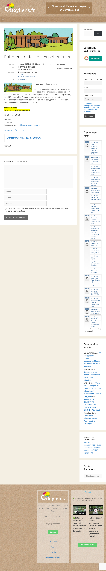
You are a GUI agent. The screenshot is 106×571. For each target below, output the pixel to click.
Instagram (53, 547)
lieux (99, 445)
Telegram (53, 542)
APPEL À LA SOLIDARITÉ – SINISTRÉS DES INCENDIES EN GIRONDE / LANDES (92, 404)
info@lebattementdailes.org (28, 125)
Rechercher (88, 29)
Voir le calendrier (95, 329)
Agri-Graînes (22, 79)
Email (86, 87)
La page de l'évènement (14, 130)
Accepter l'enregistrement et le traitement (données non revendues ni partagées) (92, 107)
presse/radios (89, 445)
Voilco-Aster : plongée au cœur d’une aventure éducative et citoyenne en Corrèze (92, 388)
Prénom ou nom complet (93, 79)
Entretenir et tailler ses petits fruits (24, 138)
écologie (88, 448)
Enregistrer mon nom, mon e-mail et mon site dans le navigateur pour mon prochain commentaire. (37, 209)
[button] (48, 8)
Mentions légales (53, 557)
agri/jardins (88, 453)
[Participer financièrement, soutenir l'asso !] (93, 60)
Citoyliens (88, 397)
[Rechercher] (98, 33)
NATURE (94, 450)
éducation (88, 442)
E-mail (21, 74)
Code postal (88, 96)
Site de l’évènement (26, 77)
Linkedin (53, 552)
